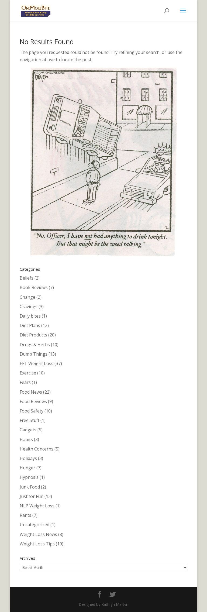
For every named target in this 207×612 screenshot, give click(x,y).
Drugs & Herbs (35, 345)
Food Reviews (33, 401)
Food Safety (31, 411)
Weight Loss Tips (37, 544)
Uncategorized (34, 525)
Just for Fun (31, 496)
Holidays (28, 458)
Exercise (28, 373)
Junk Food (30, 487)
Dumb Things (33, 354)
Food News (31, 392)
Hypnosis (29, 477)
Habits (26, 439)
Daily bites (30, 316)
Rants (25, 515)
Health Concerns (36, 449)
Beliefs (26, 278)
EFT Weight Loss (36, 363)
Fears (25, 382)
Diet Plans (30, 325)
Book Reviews (34, 287)
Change (27, 297)
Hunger (27, 468)
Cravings (28, 307)
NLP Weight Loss (37, 506)
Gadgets (28, 430)
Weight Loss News (38, 534)
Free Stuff (29, 420)
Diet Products (33, 335)
